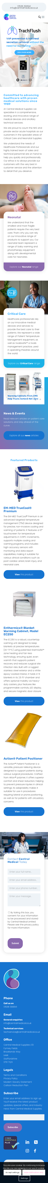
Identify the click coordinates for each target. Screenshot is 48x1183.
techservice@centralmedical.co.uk (22, 1031)
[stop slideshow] (30, 80)
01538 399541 (24, 6)
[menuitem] (43, 17)
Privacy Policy (10, 1078)
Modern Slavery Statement (18, 1081)
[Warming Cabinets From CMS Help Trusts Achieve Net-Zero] (24, 387)
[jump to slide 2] (23, 80)
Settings (24, 1178)
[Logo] (20, 17)
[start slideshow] (18, 80)
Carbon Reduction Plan (16, 1085)
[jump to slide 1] (21, 80)
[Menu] (43, 17)
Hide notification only (33, 1172)
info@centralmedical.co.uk (24, 7)
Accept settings (12, 1172)
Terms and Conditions (15, 1075)
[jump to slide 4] (27, 80)
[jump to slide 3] (25, 80)
